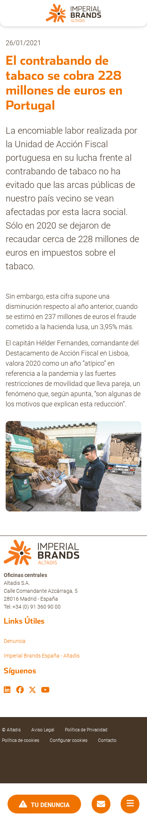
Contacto (107, 740)
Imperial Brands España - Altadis (42, 656)
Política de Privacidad (86, 729)
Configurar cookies (68, 740)
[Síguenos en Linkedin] (7, 691)
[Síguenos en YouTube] (45, 691)
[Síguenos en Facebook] (20, 691)
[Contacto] (101, 804)
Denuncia (15, 641)
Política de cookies (20, 740)
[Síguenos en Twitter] (32, 691)
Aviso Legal (42, 729)
